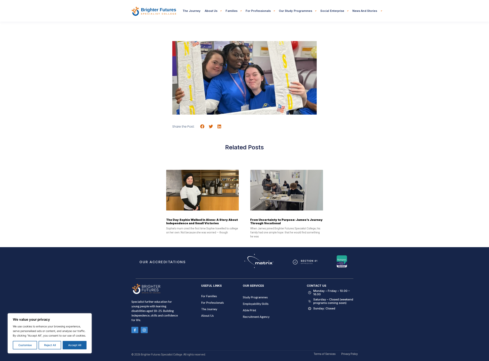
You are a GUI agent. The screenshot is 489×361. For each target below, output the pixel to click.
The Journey (192, 10)
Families (231, 10)
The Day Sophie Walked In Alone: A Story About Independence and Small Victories (202, 221)
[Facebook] (134, 330)
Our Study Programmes (295, 10)
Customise (25, 345)
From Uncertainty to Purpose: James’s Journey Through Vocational (286, 221)
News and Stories (365, 10)
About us (211, 10)
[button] (202, 126)
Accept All (74, 345)
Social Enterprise (332, 10)
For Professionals (258, 10)
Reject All (50, 345)
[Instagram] (144, 330)
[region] (50, 333)
